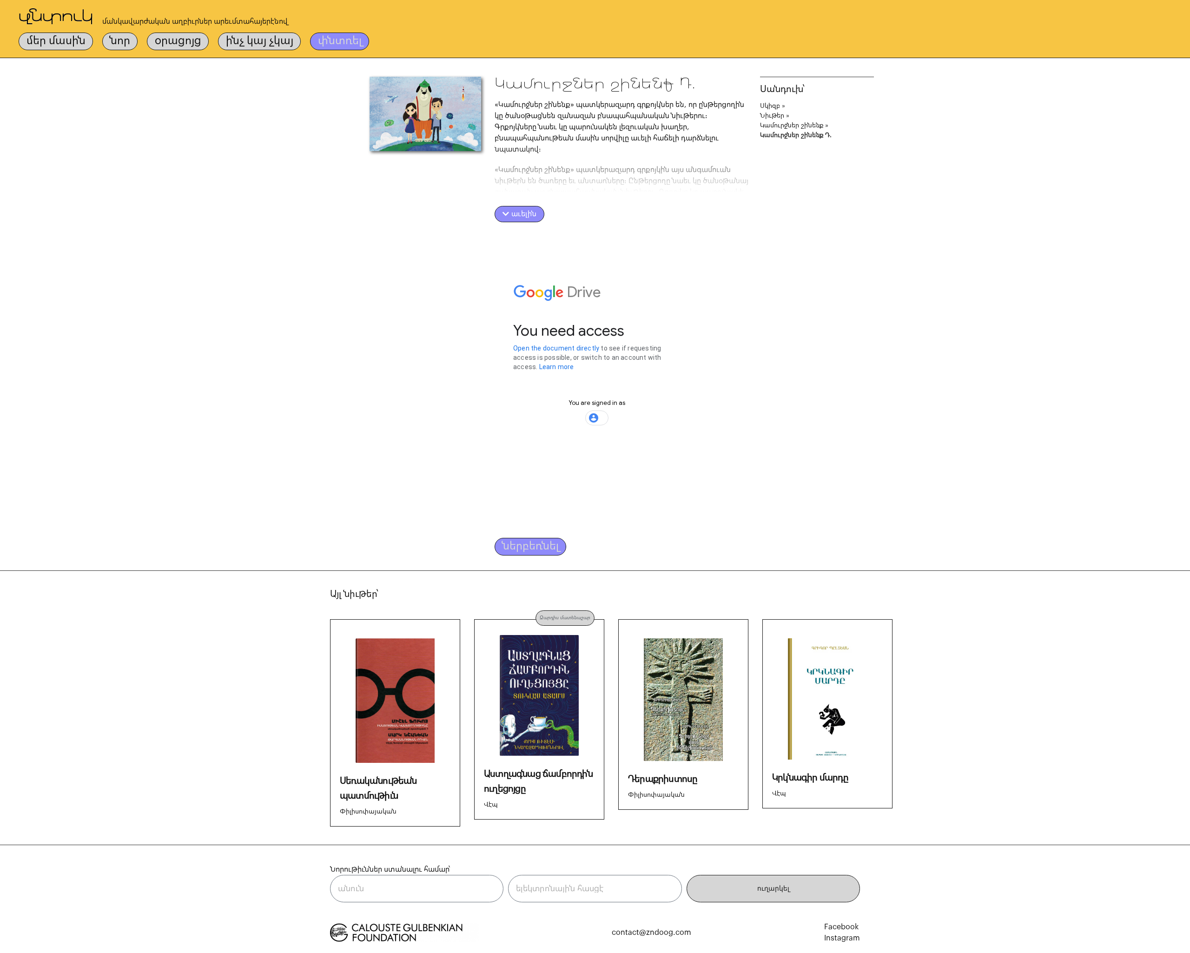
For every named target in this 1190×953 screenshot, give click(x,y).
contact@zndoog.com (651, 932)
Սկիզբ (770, 106)
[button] (519, 214)
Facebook (841, 927)
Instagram (842, 938)
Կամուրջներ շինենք (791, 125)
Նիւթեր (772, 116)
